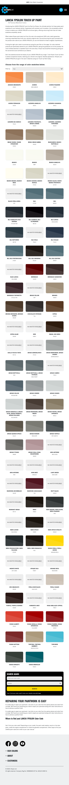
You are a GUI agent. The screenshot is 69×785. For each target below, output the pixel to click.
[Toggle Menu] (65, 10)
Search (34, 689)
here (39, 693)
